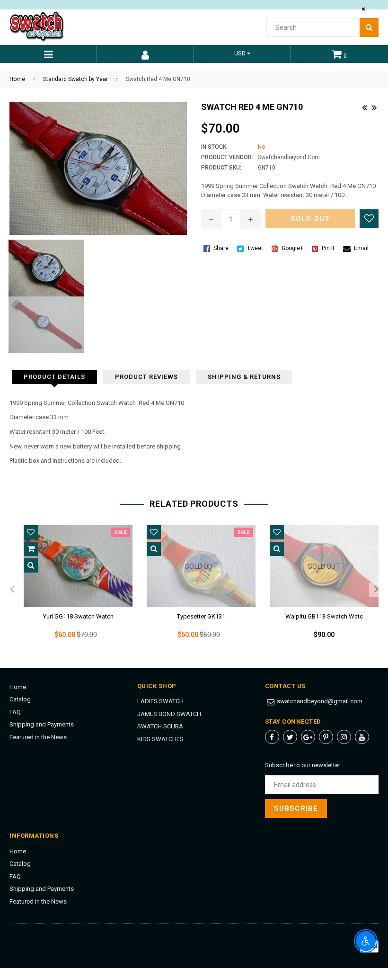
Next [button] (376, 590)
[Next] (374, 106)
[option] (70, 589)
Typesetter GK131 (201, 616)
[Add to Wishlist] (369, 218)
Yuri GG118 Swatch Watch (78, 616)
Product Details (54, 376)
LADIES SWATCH (160, 701)
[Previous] (364, 106)
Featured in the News (38, 737)
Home (17, 79)
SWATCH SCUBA (160, 726)
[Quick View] (31, 565)
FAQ (15, 712)
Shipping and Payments (41, 724)
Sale (121, 532)
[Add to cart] (31, 549)
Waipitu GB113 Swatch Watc (324, 616)
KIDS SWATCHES (160, 739)
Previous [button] (12, 590)
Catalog (20, 699)
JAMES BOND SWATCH (169, 713)
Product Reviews (146, 376)
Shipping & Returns (244, 376)
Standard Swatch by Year (75, 79)
